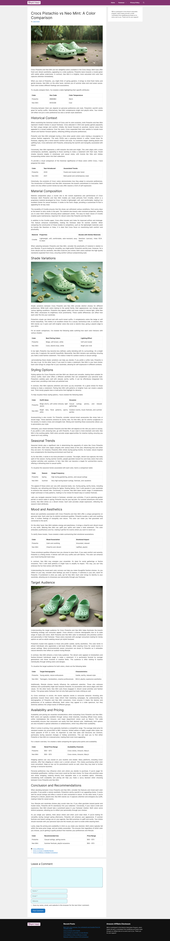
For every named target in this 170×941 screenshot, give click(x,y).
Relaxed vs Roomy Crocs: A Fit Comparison (75, 937)
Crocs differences (38, 849)
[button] (143, 2)
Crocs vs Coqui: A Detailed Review (43, 850)
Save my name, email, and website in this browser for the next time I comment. (61, 905)
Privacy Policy (134, 2)
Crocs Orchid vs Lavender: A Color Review (75, 932)
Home (113, 2)
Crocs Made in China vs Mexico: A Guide (75, 935)
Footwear (121, 2)
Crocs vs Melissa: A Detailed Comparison (45, 852)
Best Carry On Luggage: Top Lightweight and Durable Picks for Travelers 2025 (81, 927)
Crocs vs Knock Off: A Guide (71, 930)
